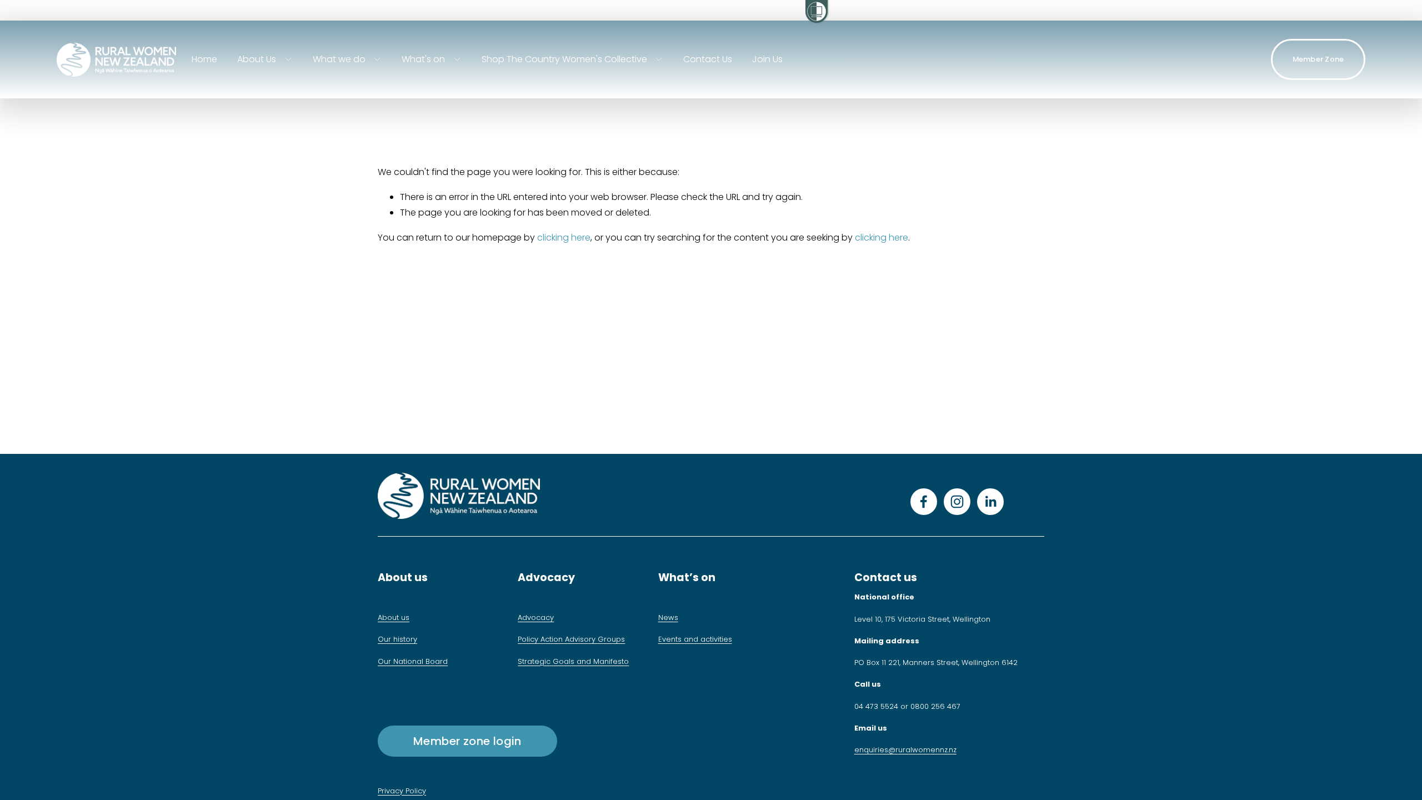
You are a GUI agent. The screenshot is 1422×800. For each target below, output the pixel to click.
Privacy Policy (402, 791)
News (668, 617)
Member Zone (1318, 59)
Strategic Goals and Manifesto (573, 661)
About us (393, 617)
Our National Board (413, 661)
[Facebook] (923, 501)
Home (204, 59)
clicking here (563, 237)
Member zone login (467, 741)
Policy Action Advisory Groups (571, 639)
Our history (397, 639)
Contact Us (707, 59)
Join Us (767, 59)
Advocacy (536, 617)
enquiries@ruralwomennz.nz (905, 749)
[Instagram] (957, 501)
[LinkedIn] (990, 501)
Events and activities (695, 639)
